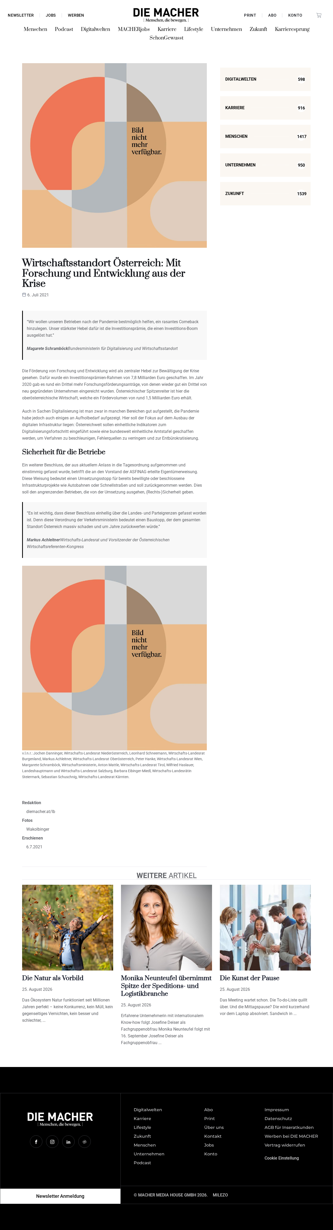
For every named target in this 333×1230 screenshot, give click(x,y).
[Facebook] (36, 1141)
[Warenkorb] (319, 15)
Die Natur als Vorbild (53, 978)
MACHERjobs (134, 29)
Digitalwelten (95, 29)
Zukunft (258, 29)
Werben (76, 15)
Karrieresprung (292, 29)
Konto (295, 15)
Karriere (167, 29)
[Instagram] (52, 1141)
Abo (272, 15)
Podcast (64, 29)
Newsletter (21, 15)
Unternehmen (226, 29)
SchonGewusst (166, 38)
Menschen (35, 29)
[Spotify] (84, 1141)
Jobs (51, 15)
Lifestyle (193, 29)
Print (250, 15)
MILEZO (220, 1195)
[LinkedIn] (68, 1141)
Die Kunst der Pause (249, 978)
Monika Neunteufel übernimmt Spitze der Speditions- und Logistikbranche (166, 986)
